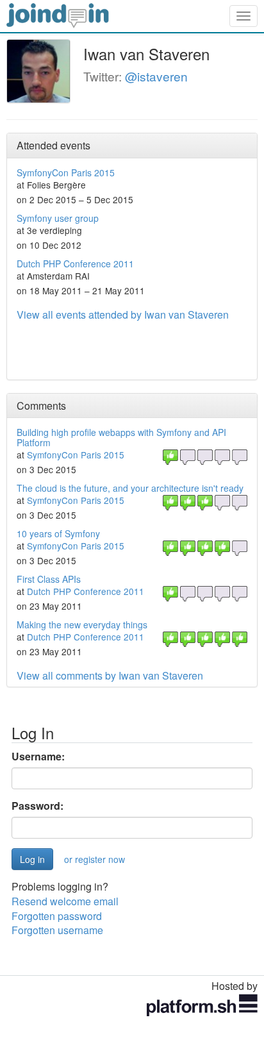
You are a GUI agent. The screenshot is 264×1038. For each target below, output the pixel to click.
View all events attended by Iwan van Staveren (123, 314)
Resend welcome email (65, 901)
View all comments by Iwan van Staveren (110, 675)
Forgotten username (57, 930)
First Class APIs (49, 579)
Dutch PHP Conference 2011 (75, 263)
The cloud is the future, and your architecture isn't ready (130, 487)
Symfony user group (58, 218)
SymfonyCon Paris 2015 (66, 172)
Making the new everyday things (82, 624)
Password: (37, 806)
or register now (94, 859)
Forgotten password (57, 915)
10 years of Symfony (58, 533)
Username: (38, 756)
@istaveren (156, 76)
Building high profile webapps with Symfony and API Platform (121, 437)
